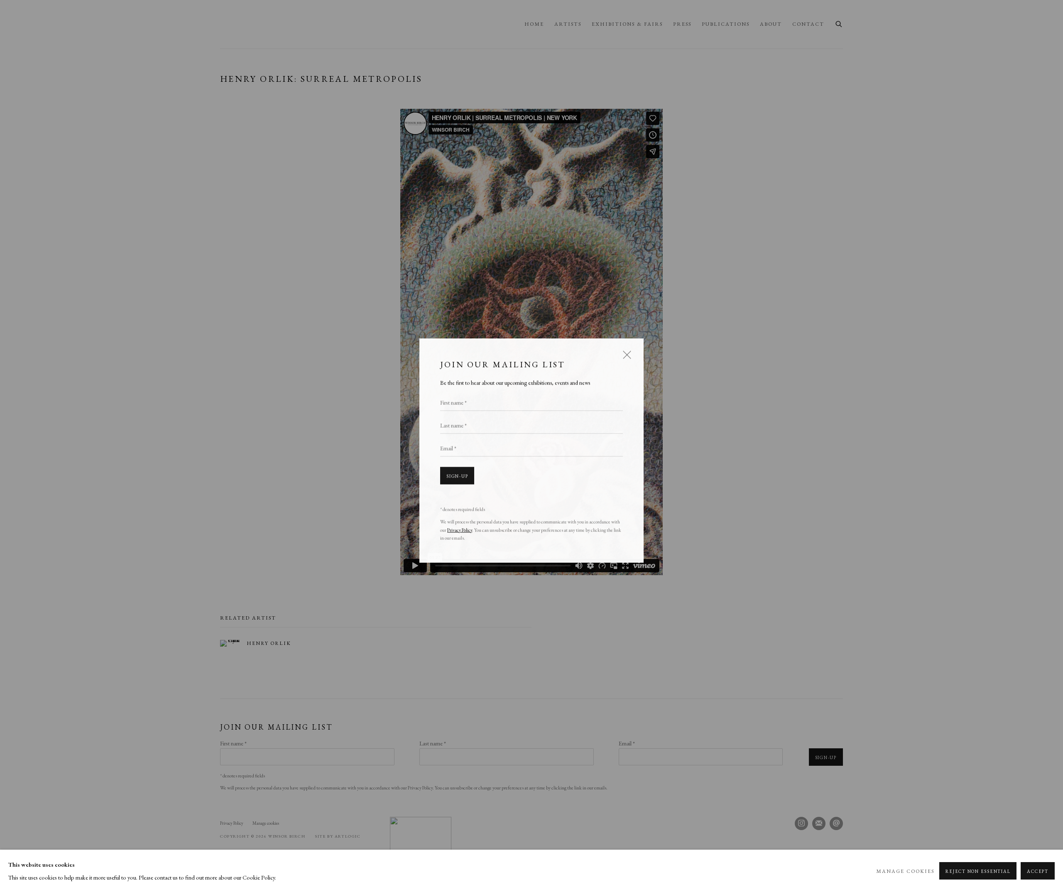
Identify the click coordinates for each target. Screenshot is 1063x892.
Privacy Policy (459, 525)
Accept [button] (1037, 871)
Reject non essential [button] (977, 871)
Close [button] (625, 352)
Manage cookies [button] (905, 871)
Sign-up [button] (457, 471)
